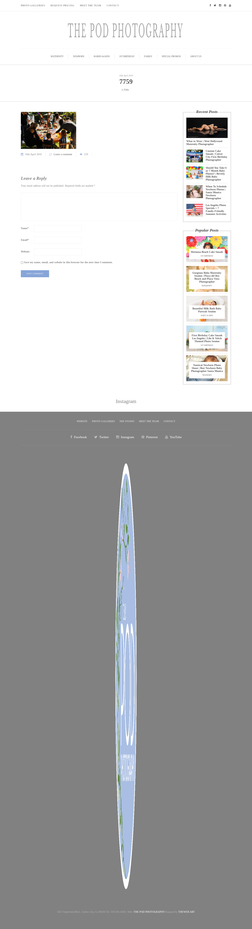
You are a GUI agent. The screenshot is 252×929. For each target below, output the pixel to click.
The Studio (127, 421)
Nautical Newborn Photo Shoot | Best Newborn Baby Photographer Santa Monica (207, 368)
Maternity (57, 56)
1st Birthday (127, 56)
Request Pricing (62, 5)
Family (148, 56)
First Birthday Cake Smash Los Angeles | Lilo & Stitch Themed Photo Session (207, 338)
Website (25, 251)
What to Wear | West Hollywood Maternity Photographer (204, 143)
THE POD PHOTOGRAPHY (149, 912)
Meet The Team (90, 5)
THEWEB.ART (186, 912)
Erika (126, 89)
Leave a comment (63, 154)
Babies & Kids (102, 56)
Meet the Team (149, 421)
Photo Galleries (33, 5)
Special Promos (171, 56)
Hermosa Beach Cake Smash (207, 252)
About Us (195, 56)
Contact (113, 5)
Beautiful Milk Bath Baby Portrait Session (206, 310)
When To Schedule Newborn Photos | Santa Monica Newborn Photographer (216, 192)
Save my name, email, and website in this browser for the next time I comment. (68, 262)
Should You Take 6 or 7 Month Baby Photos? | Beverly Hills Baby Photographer (216, 173)
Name (25, 228)
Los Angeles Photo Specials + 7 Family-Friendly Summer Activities (216, 209)
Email (25, 240)
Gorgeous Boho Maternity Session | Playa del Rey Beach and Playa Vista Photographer (206, 277)
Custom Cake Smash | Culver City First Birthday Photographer (216, 155)
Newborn (78, 56)
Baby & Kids (207, 315)
